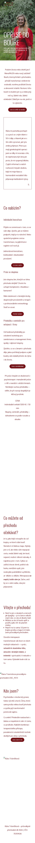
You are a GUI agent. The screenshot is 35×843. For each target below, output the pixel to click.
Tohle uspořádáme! (17, 366)
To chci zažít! (17, 265)
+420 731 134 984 (17, 808)
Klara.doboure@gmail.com (17, 792)
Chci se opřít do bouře (17, 110)
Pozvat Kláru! (17, 314)
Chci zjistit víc (17, 740)
